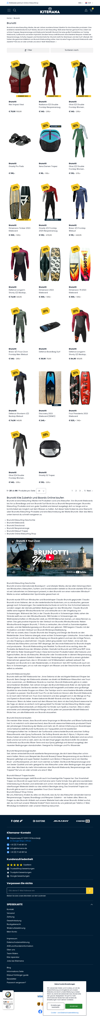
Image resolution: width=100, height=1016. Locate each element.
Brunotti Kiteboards (15, 523)
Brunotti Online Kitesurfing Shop (21, 534)
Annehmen (74, 1006)
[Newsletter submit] (89, 891)
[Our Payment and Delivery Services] (40, 996)
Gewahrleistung (14, 921)
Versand (11, 913)
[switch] (8, 1006)
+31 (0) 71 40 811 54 (18, 845)
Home (9, 18)
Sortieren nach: (72, 50)
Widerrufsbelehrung (16, 928)
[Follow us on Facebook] (40, 1011)
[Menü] (12, 991)
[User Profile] (86, 10)
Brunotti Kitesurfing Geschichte (21, 520)
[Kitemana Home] (50, 10)
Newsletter (11, 979)
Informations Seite (15, 971)
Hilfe (79, 3)
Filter (30, 50)
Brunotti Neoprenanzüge (18, 528)
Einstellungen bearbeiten (55, 1006)
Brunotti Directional (16, 526)
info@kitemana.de (18, 848)
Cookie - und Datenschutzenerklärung (64, 1012)
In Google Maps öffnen (20, 841)
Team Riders (12, 953)
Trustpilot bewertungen (20, 872)
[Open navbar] (9, 10)
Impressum (12, 939)
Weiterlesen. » (51, 42)
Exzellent (27, 865)
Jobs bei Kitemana (15, 961)
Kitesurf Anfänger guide (17, 975)
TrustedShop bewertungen (22, 869)
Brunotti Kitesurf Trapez (17, 531)
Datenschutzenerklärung (18, 942)
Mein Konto (12, 932)
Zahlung (10, 917)
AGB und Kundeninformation (20, 946)
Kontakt (10, 909)
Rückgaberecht (14, 924)
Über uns (11, 950)
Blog (9, 968)
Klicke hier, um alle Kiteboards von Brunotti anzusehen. (32, 712)
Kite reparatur (13, 957)
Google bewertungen (20, 876)
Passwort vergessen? (16, 983)
